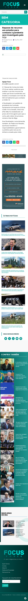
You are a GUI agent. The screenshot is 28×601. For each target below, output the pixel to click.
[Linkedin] (20, 338)
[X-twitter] (9, 338)
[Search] (25, 12)
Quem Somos (6, 564)
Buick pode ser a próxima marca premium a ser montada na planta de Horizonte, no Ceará (13, 235)
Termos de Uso (6, 572)
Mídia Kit (4, 568)
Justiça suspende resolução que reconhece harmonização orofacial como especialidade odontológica (12, 271)
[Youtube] (17, 338)
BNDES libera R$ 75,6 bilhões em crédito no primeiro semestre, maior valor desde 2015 (12, 308)
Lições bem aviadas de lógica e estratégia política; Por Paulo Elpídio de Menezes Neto (12, 253)
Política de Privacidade (8, 570)
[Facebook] (5, 338)
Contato (4, 566)
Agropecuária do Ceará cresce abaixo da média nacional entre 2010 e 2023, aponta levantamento (12, 327)
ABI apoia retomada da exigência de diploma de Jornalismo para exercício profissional (12, 290)
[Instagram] (13, 338)
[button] (24, 5)
